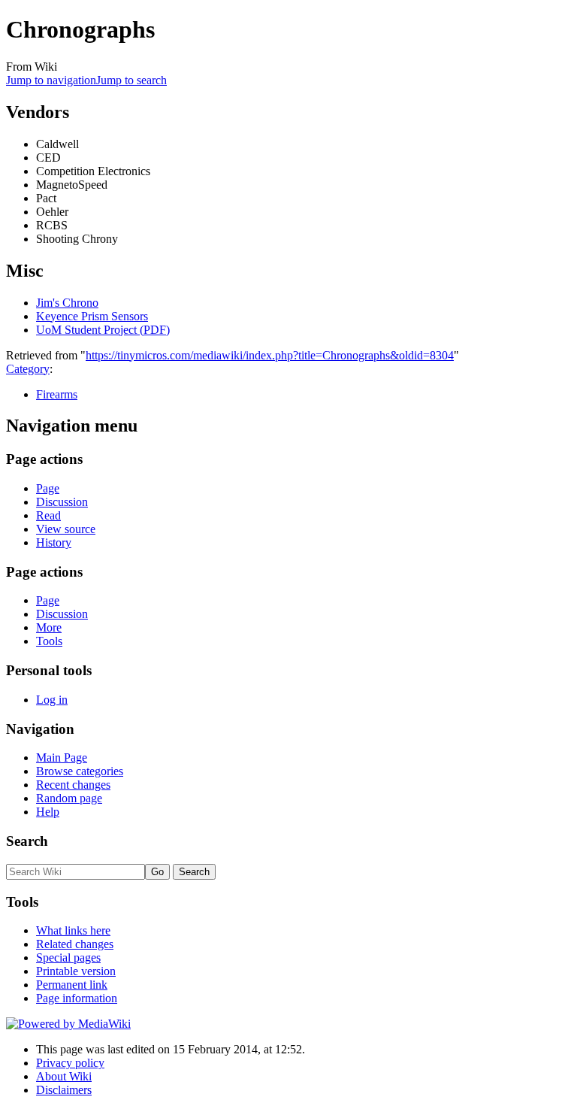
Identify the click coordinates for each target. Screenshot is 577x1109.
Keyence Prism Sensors (92, 316)
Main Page (61, 757)
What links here (73, 930)
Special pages (68, 957)
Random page (69, 798)
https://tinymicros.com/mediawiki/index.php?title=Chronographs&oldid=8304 (270, 355)
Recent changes (73, 784)
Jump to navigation (51, 80)
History (53, 542)
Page (47, 488)
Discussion (62, 501)
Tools (49, 641)
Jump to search (131, 80)
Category (28, 368)
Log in (52, 699)
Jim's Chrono (67, 302)
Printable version (76, 971)
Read (48, 515)
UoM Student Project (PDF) (103, 329)
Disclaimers (64, 1089)
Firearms (56, 394)
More (49, 627)
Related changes (74, 944)
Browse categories (79, 771)
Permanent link (71, 984)
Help (47, 811)
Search (27, 841)
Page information (76, 998)
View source (65, 529)
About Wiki (64, 1076)
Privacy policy (70, 1062)
